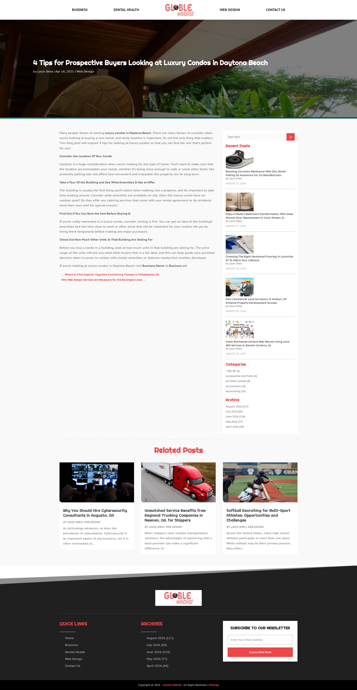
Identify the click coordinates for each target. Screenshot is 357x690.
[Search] (291, 137)
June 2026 (232, 416)
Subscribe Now (260, 652)
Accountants (234, 386)
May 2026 (231, 421)
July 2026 (231, 411)
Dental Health (126, 10)
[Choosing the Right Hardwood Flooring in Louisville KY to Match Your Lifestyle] (240, 245)
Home (69, 638)
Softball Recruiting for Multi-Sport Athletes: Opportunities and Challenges (258, 515)
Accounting (233, 391)
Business (80, 10)
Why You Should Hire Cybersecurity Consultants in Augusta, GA (95, 513)
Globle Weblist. (173, 685)
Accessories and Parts (239, 376)
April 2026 (232, 426)
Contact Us (275, 10)
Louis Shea (45, 71)
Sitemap (214, 685)
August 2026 (234, 406)
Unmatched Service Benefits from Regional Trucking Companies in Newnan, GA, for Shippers (175, 515)
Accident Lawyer (236, 381)
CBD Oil (231, 371)
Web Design (230, 10)
